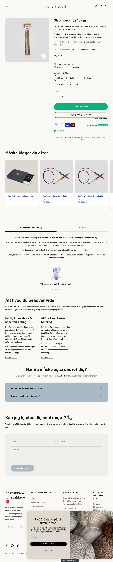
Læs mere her (11, 357)
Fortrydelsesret (36, 506)
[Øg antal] (68, 96)
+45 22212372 (72, 509)
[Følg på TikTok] (18, 545)
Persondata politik (38, 511)
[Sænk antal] (57, 96)
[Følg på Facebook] (6, 545)
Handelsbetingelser (38, 502)
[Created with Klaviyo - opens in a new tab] (70, 560)
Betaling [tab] (82, 227)
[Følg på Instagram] (12, 545)
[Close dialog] (110, 513)
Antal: (56, 91)
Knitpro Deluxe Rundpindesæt (20, 196)
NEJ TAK (48, 550)
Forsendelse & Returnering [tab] (31, 227)
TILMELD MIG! (48, 544)
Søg (32, 498)
